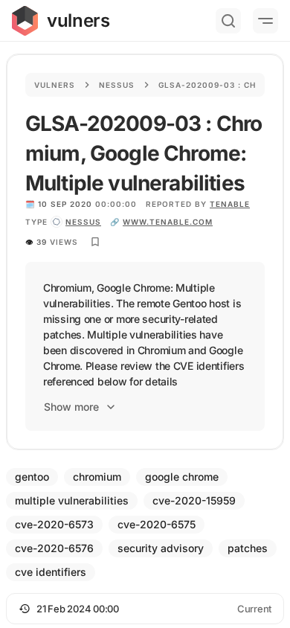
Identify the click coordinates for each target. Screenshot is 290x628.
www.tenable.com (168, 221)
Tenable (230, 203)
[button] (145, 608)
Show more (71, 406)
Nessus (117, 84)
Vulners (54, 84)
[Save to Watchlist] (95, 242)
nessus (83, 221)
